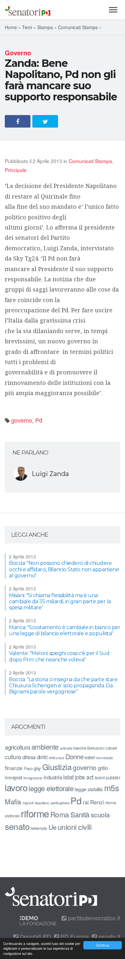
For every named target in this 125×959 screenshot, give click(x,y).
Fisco (28, 768)
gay (37, 768)
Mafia (13, 801)
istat (68, 776)
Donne (74, 756)
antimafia (66, 748)
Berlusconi (95, 748)
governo (21, 420)
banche (79, 748)
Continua (102, 945)
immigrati (13, 777)
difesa (29, 757)
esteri (90, 757)
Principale (16, 169)
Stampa (45, 27)
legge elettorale (51, 788)
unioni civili (75, 826)
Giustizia (57, 766)
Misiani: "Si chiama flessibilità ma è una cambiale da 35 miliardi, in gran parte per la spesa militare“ (60, 601)
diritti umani (56, 757)
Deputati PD (34, 936)
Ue (52, 827)
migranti (27, 802)
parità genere (60, 802)
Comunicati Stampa (78, 27)
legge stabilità (89, 788)
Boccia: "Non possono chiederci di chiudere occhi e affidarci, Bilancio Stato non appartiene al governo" (64, 569)
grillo (103, 768)
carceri (111, 748)
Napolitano (42, 802)
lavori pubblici (107, 777)
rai (86, 802)
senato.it (108, 936)
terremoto (39, 828)
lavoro (16, 787)
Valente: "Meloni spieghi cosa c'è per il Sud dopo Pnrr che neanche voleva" (59, 656)
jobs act (84, 777)
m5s (111, 787)
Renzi (97, 802)
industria (53, 777)
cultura (13, 757)
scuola (100, 814)
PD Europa (74, 936)
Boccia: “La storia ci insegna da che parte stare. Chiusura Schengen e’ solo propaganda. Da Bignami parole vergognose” (63, 685)
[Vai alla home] (27, 9)
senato (17, 826)
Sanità (80, 814)
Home (11, 27)
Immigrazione (32, 777)
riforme (35, 813)
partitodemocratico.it (93, 918)
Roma (59, 814)
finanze (13, 768)
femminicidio (104, 757)
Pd (38, 420)
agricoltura (17, 747)
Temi (27, 27)
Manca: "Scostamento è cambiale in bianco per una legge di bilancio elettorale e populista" (64, 630)
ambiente (45, 747)
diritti (42, 757)
